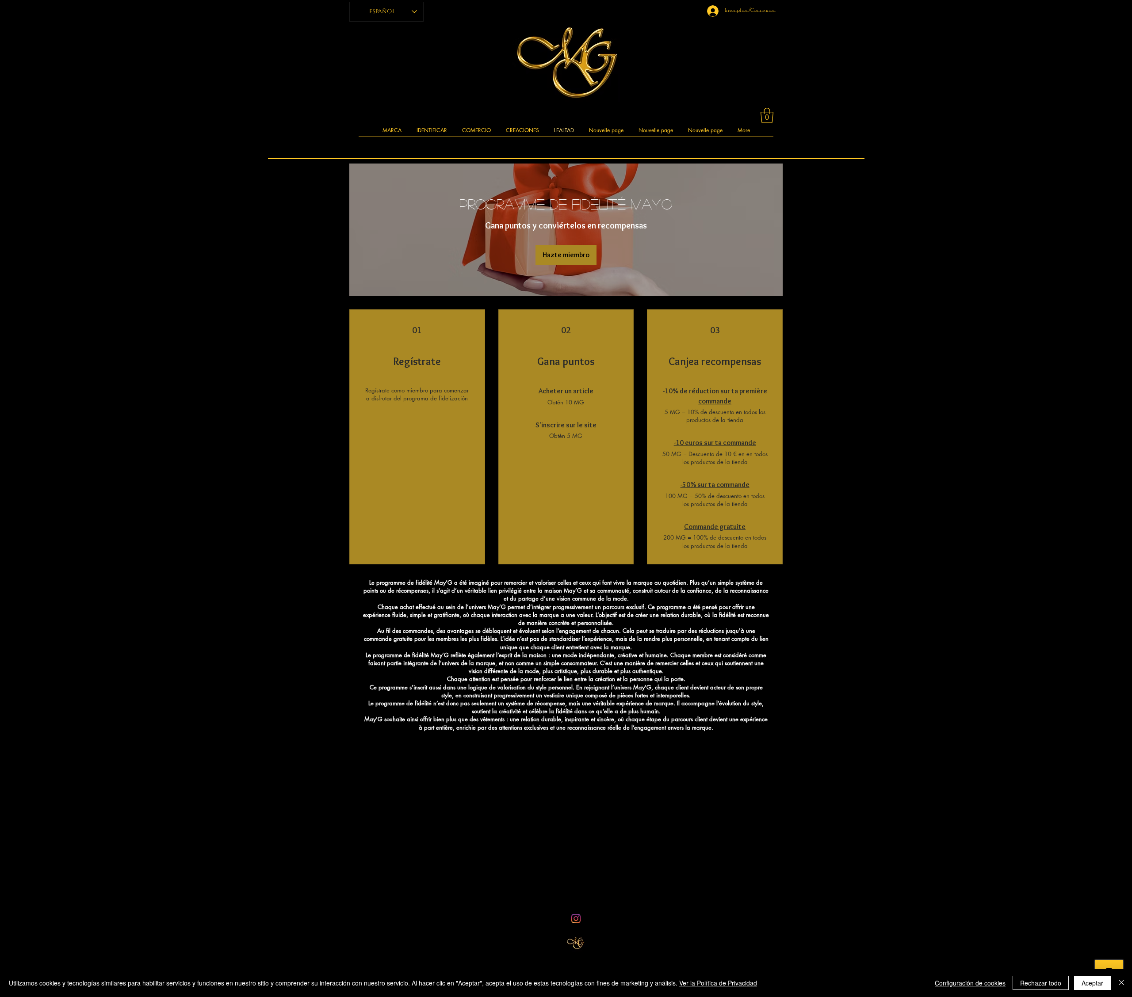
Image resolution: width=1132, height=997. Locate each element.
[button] (767, 115)
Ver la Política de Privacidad (718, 982)
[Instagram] (576, 918)
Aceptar (1092, 982)
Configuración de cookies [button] (970, 982)
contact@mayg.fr (517, 902)
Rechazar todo (1040, 982)
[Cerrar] (1121, 983)
